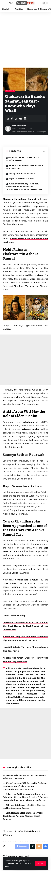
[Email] (21, 118)
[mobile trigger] (5, 3)
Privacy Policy (13, 863)
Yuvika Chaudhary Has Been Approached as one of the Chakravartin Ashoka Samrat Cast (24, 187)
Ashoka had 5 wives (27, 579)
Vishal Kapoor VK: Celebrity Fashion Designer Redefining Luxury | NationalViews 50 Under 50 (25, 786)
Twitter (7, 329)
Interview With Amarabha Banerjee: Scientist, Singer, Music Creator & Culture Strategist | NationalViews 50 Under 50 (25, 797)
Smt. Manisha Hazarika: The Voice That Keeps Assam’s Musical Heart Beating (23, 816)
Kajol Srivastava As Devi (21, 179)
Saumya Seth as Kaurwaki (22, 173)
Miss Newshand (19, 125)
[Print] (25, 118)
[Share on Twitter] (16, 118)
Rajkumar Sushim (31, 429)
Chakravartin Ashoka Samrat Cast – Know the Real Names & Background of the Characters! (25, 626)
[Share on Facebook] (12, 118)
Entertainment (32, 831)
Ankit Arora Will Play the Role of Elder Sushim (25, 167)
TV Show (7, 835)
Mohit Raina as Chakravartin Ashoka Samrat (22, 159)
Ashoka (19, 831)
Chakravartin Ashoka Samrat (19, 199)
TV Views (10, 91)
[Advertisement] (25, 38)
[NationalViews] (25, 3)
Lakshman (28, 422)
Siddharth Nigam (31, 206)
